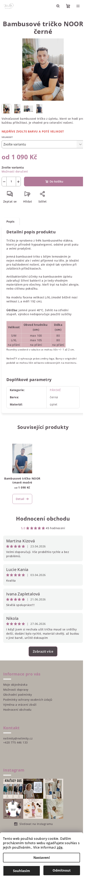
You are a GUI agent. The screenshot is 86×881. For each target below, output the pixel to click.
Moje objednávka (15, 684)
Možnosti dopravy (15, 689)
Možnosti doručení (15, 171)
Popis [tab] (10, 221)
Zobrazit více (43, 651)
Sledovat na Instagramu (36, 824)
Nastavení (41, 857)
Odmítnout (62, 870)
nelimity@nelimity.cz (18, 738)
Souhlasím (21, 871)
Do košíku (56, 181)
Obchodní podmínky (17, 694)
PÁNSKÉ (55, 390)
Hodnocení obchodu (43, 518)
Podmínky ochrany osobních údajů (27, 699)
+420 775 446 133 (15, 742)
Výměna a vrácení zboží (20, 704)
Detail (20, 499)
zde (59, 847)
